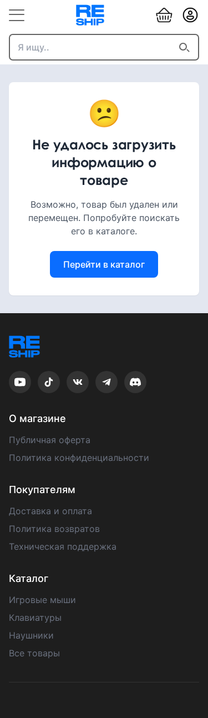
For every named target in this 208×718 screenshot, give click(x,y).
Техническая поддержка (62, 546)
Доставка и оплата (50, 510)
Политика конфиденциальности (79, 457)
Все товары (34, 653)
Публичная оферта (49, 439)
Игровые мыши (42, 599)
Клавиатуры (35, 617)
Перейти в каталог (104, 264)
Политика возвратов (54, 528)
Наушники (31, 635)
